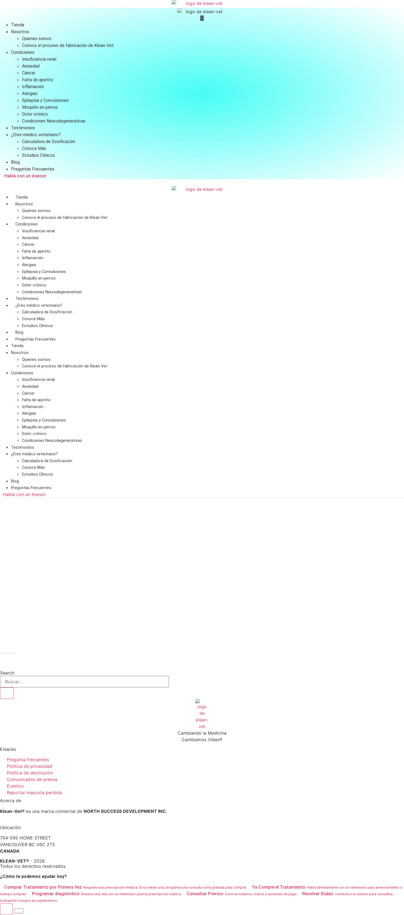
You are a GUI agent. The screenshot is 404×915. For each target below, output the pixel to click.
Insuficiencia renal (38, 231)
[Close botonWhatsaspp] (18, 910)
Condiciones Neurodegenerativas (52, 292)
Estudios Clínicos (37, 325)
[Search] (7, 693)
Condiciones (26, 224)
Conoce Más (33, 319)
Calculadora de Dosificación (47, 312)
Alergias (29, 265)
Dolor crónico (34, 285)
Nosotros (24, 204)
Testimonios (26, 298)
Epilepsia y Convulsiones (44, 271)
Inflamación (32, 258)
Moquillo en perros (39, 278)
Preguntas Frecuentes (35, 339)
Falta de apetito (36, 251)
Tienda (21, 197)
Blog (19, 332)
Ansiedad (30, 238)
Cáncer (28, 244)
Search (7, 673)
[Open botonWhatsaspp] (6, 909)
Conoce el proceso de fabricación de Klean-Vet (64, 217)
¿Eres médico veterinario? (38, 305)
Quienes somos (36, 210)
